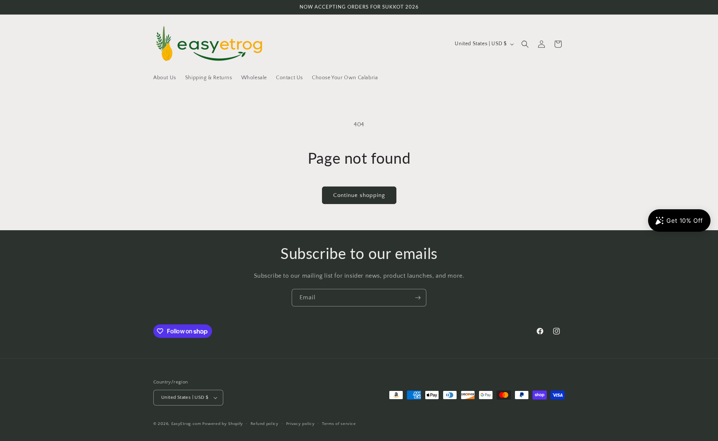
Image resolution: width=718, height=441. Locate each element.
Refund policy (265, 424)
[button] (525, 44)
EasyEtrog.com (186, 424)
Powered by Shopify (222, 424)
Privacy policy (300, 424)
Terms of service (339, 424)
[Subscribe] (417, 297)
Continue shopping (359, 195)
